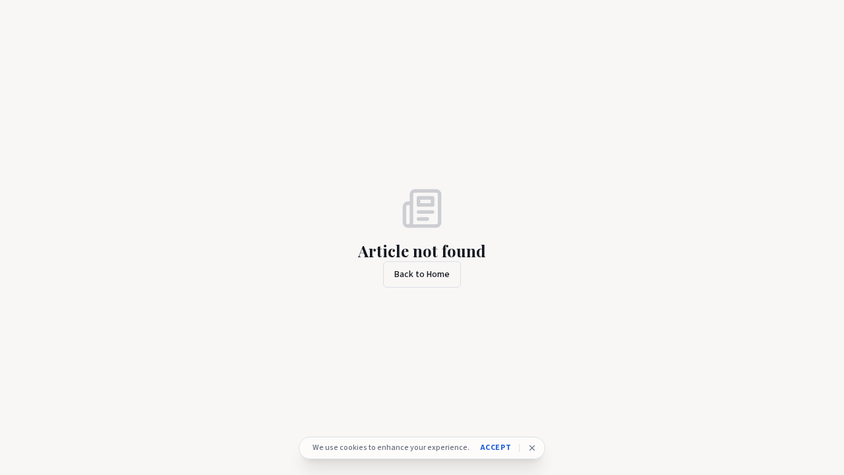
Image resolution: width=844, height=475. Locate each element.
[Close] (532, 448)
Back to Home (422, 274)
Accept (496, 448)
